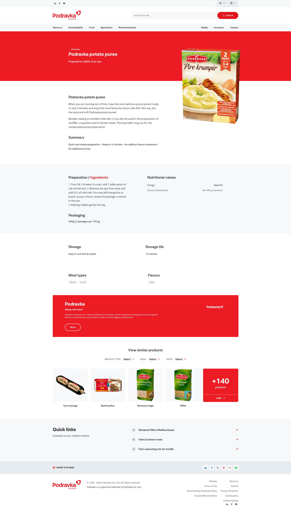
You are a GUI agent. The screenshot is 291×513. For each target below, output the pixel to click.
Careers (234, 27)
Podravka (75, 49)
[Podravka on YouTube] (64, 3)
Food (91, 27)
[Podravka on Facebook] (59, 3)
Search (229, 15)
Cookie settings (230, 501)
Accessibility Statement (205, 496)
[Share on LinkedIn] (205, 467)
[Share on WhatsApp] (236, 467)
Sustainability (75, 27)
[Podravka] (67, 19)
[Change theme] (222, 3)
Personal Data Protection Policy (202, 491)
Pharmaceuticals (127, 27)
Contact (234, 486)
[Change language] (233, 3)
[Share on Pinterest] (223, 467)
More (73, 327)
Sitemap (213, 481)
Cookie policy (232, 496)
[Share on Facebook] (211, 467)
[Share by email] (229, 467)
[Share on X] (217, 467)
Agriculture (106, 27)
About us (57, 27)
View (218, 398)
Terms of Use (210, 486)
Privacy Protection (229, 491)
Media (204, 27)
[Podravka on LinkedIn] (55, 3)
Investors (219, 27)
